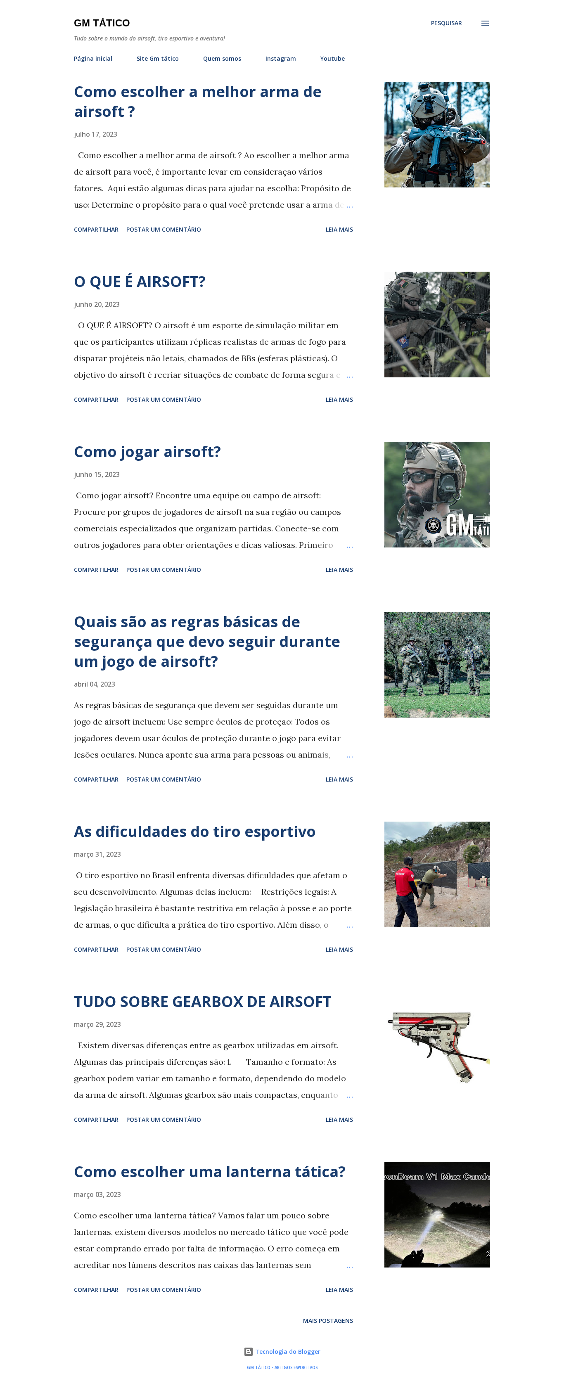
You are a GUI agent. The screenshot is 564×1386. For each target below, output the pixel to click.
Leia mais (339, 229)
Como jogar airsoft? (147, 451)
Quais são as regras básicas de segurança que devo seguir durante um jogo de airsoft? (207, 641)
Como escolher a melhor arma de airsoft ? (198, 101)
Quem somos (222, 58)
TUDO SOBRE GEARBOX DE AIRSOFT (203, 1001)
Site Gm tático (158, 58)
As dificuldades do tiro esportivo (195, 831)
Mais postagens (328, 1320)
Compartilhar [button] (96, 229)
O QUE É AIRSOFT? (140, 281)
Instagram (280, 58)
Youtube (332, 58)
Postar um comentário (163, 229)
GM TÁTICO (102, 22)
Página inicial (93, 58)
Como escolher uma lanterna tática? (210, 1171)
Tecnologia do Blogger (287, 1351)
